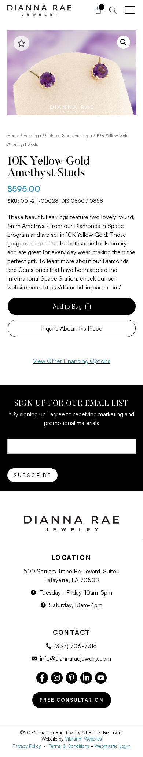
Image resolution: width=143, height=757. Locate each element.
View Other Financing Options (71, 361)
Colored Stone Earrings (68, 135)
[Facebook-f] (42, 678)
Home (13, 135)
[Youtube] (101, 678)
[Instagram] (57, 678)
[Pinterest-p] (71, 678)
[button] (123, 42)
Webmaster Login (113, 746)
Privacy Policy (28, 746)
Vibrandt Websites (83, 739)
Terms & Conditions (69, 746)
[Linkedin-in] (86, 678)
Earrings (32, 135)
